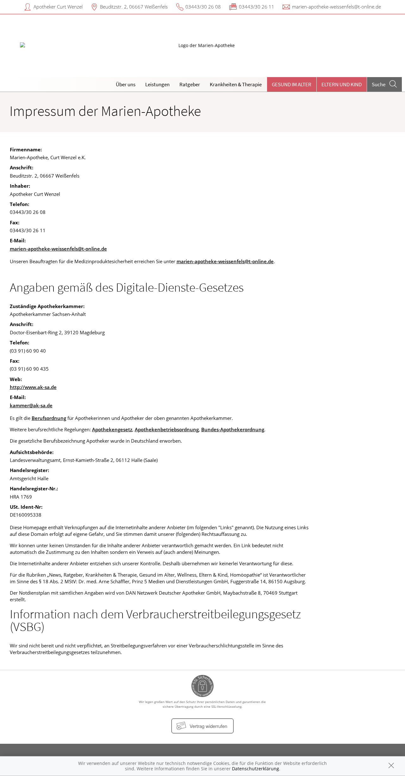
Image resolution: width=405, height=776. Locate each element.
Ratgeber (189, 84)
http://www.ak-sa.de (33, 387)
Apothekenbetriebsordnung (167, 429)
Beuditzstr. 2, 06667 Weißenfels (134, 6)
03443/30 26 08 (203, 6)
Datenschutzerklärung (255, 769)
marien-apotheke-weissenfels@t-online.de (336, 6)
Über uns (125, 84)
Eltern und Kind (341, 84)
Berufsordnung (49, 418)
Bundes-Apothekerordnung (232, 429)
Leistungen (157, 84)
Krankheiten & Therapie (236, 84)
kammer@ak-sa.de (31, 405)
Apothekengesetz (112, 429)
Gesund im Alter (291, 84)
